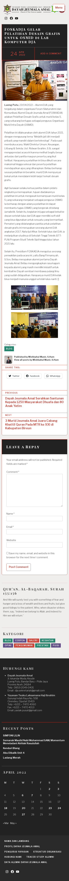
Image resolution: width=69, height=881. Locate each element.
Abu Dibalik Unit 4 (14, 752)
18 (5, 808)
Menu (58, 7)
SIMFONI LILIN (11, 735)
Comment (12, 471)
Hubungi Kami (13, 857)
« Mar (6, 823)
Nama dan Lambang (16, 841)
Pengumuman (24, 645)
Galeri (33, 640)
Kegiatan (48, 640)
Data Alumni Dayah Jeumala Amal (25, 862)
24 (59, 808)
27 (23, 814)
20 (23, 808)
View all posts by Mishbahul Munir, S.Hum (36, 360)
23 (50, 808)
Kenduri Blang (11, 748)
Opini (8, 645)
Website (11, 540)
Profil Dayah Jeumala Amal (22, 846)
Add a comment (51, 53)
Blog (9, 348)
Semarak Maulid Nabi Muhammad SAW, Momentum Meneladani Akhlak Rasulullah (34, 742)
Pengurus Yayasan (16, 852)
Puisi (56, 645)
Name (10, 513)
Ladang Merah (11, 757)
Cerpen (20, 640)
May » (13, 823)
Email (10, 526)
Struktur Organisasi (47, 852)
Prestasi (43, 645)
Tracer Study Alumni (40, 857)
